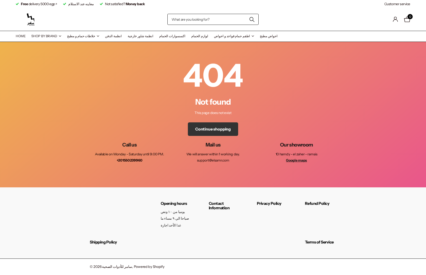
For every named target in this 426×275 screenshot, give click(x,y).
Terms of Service (319, 242)
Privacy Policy (269, 203)
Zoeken (252, 19)
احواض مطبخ (269, 36)
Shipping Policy (103, 242)
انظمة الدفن (113, 36)
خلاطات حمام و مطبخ (81, 36)
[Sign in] (395, 19)
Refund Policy (317, 203)
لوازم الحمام (199, 36)
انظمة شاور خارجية (140, 36)
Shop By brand (44, 36)
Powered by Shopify (149, 266)
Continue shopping (213, 129)
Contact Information (219, 205)
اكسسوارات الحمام (172, 36)
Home (20, 36)
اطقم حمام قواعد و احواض (232, 36)
